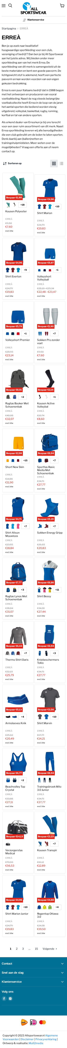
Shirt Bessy (44, 596)
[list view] (61, 163)
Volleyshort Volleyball (44, 278)
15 (36, 948)
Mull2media (36, 1043)
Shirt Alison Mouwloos (12, 534)
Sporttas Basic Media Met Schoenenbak (46, 470)
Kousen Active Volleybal (46, 405)
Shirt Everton (13, 276)
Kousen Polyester (16, 211)
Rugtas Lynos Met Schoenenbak (16, 598)
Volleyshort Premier (17, 340)
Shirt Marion (44, 213)
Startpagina (9, 28)
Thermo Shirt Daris (17, 659)
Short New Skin (14, 467)
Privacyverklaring (46, 1039)
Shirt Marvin (44, 723)
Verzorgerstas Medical (14, 852)
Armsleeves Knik (15, 723)
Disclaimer (27, 1039)
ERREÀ (8, 219)
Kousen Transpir (47, 850)
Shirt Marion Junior (16, 913)
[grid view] (54, 163)
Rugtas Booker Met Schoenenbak (17, 405)
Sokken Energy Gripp (50, 532)
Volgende (49, 948)
